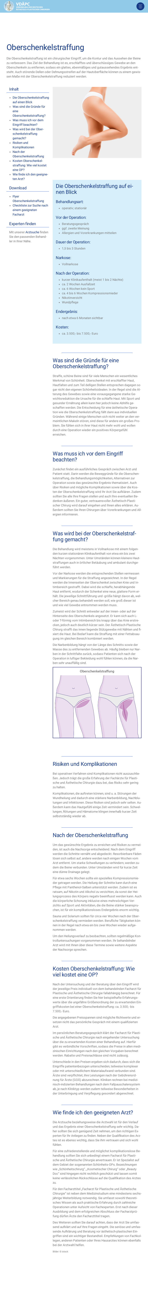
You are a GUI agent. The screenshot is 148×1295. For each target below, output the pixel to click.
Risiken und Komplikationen (23, 145)
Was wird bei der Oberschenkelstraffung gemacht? (28, 133)
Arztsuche (32, 232)
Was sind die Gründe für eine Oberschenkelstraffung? (29, 111)
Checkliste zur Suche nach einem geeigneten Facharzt (30, 210)
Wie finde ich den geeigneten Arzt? (30, 177)
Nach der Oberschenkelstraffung (28, 154)
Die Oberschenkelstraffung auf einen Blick (31, 100)
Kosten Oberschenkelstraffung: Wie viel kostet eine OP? (30, 165)
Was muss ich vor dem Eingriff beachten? (28, 122)
